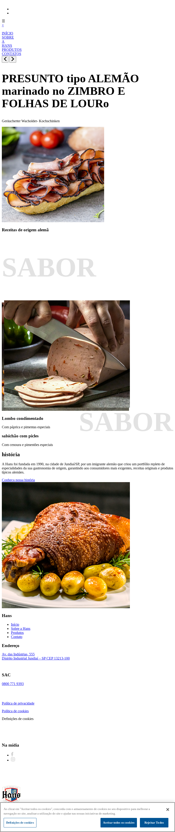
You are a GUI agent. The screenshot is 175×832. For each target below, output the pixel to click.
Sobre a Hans (20, 628)
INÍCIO (7, 33)
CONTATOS (11, 54)
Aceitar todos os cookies (118, 822)
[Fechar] (168, 810)
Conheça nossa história (18, 480)
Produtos (17, 633)
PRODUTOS (12, 50)
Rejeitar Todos (154, 822)
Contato (16, 637)
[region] (87, 817)
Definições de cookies (20, 822)
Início (15, 624)
